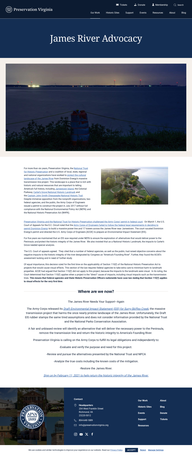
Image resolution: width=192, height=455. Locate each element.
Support (142, 419)
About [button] (172, 12)
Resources (143, 425)
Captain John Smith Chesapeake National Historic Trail (55, 195)
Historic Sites (144, 406)
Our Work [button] (95, 12)
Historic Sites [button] (112, 12)
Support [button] (129, 12)
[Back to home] (29, 9)
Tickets (123, 5)
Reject (143, 450)
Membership (161, 5)
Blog (183, 12)
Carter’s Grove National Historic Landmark (54, 192)
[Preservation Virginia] (32, 416)
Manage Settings (156, 450)
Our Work (143, 400)
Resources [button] (158, 12)
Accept (131, 450)
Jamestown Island (64, 188)
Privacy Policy (116, 450)
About (163, 400)
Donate (141, 5)
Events (143, 12)
